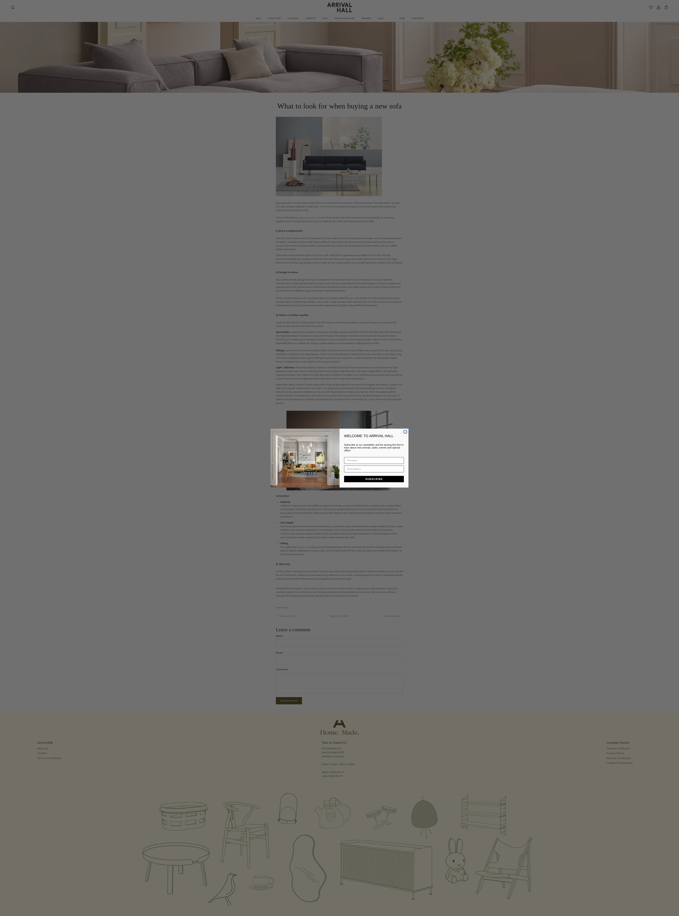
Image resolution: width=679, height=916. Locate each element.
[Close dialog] (405, 432)
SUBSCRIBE (374, 479)
